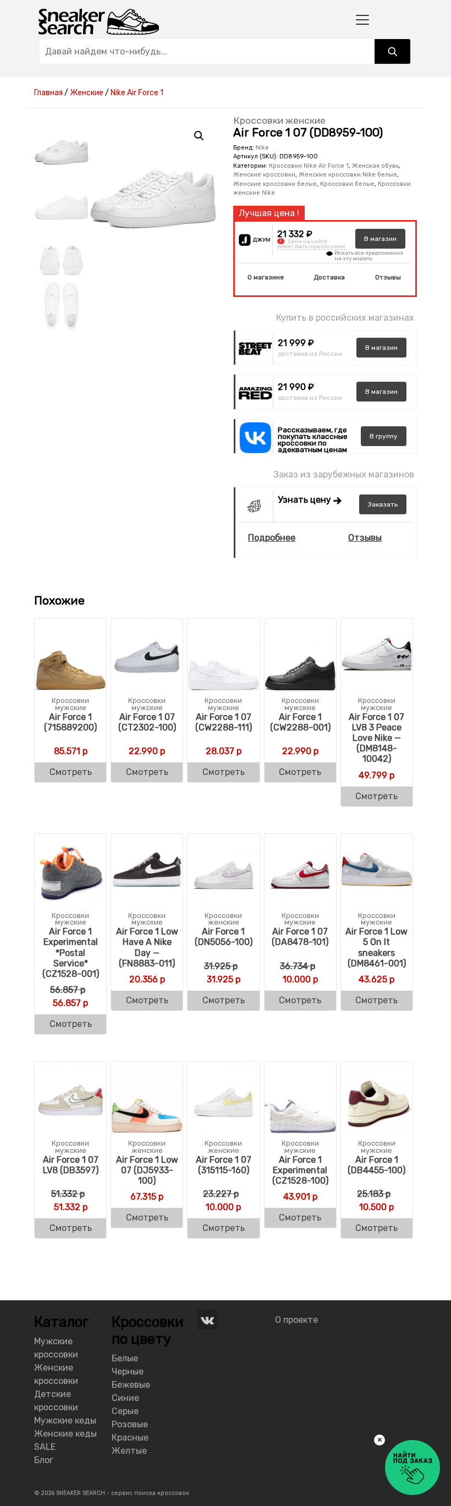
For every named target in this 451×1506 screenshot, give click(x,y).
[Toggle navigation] (362, 19)
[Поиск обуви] (392, 51)
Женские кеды (65, 1433)
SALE (45, 1447)
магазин (380, 239)
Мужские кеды (65, 1420)
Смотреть (71, 772)
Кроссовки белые (347, 184)
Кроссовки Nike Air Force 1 (309, 165)
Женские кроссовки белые (275, 184)
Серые (125, 1411)
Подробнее (271, 537)
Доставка (329, 277)
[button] (199, 136)
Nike (262, 147)
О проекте (296, 1320)
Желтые (129, 1450)
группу (384, 436)
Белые (125, 1358)
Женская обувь (375, 165)
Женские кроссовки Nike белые (348, 174)
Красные (130, 1437)
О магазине (266, 277)
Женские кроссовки (264, 174)
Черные (128, 1371)
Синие (125, 1398)
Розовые (130, 1424)
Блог (43, 1460)
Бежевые (131, 1384)
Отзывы (388, 277)
